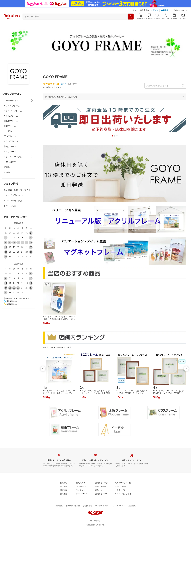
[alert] (114, 96)
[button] (180, 10)
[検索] (131, 17)
